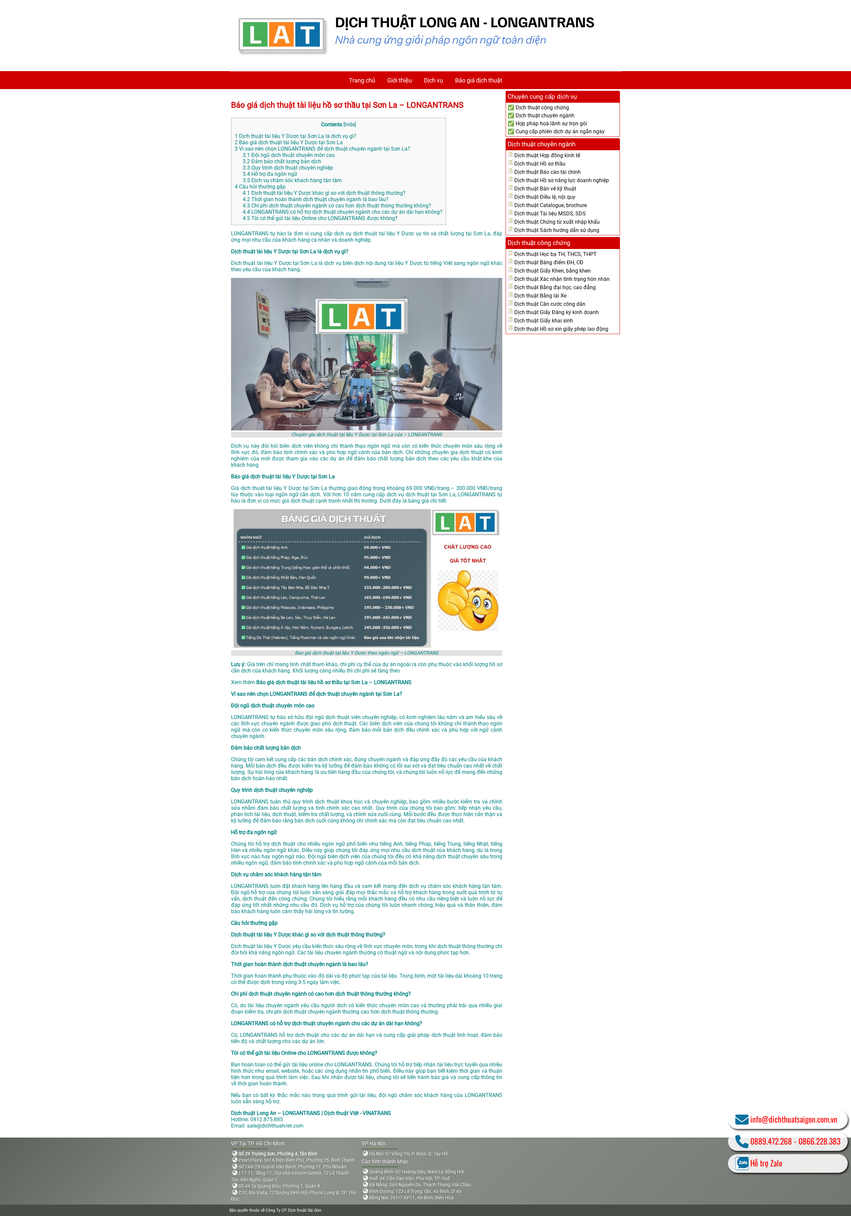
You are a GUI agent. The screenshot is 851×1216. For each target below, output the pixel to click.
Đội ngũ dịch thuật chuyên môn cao (289, 155)
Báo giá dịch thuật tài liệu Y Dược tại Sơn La (289, 142)
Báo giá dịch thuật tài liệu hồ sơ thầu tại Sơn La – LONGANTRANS (347, 105)
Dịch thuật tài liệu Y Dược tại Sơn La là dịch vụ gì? (295, 136)
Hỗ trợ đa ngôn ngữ (270, 174)
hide (350, 124)
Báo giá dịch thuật (478, 80)
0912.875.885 (266, 1119)
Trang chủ (362, 80)
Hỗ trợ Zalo (766, 1163)
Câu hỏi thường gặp (260, 186)
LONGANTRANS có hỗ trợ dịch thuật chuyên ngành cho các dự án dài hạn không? (342, 212)
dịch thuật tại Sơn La (431, 494)
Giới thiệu (399, 80)
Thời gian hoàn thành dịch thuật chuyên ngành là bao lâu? (316, 199)
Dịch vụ (433, 80)
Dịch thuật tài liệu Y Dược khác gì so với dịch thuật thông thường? (324, 193)
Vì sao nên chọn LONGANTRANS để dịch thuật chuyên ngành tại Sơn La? (322, 149)
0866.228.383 (819, 1141)
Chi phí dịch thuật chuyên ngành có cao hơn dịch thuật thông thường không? (337, 205)
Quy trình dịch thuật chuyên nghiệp (288, 168)
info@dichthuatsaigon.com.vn (793, 1119)
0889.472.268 (771, 1141)
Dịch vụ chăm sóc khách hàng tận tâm (292, 180)
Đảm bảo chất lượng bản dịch (282, 161)
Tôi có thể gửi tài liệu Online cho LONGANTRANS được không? (320, 218)
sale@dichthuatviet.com (275, 1126)
